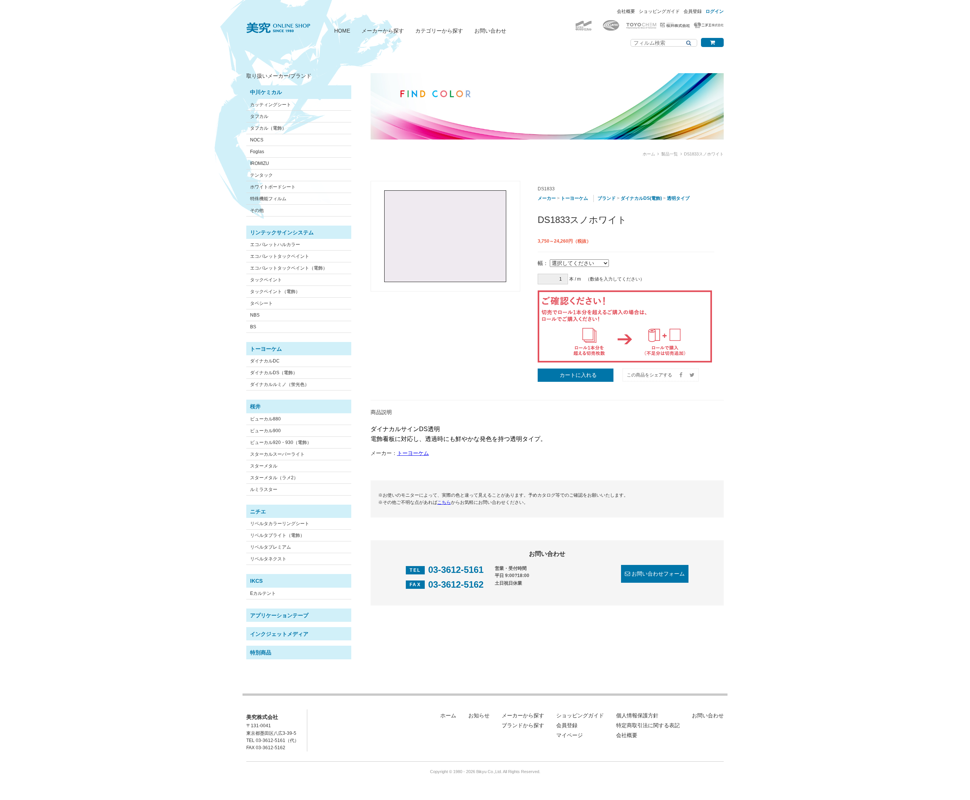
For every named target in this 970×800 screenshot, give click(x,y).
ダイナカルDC (265, 361)
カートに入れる (578, 375)
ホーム (649, 154)
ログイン (715, 11)
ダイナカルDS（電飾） (273, 372)
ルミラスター (263, 489)
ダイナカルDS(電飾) (641, 198)
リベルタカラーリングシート (279, 523)
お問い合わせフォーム (658, 574)
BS (253, 326)
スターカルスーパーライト (277, 454)
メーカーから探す (382, 31)
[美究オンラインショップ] (278, 23)
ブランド (607, 198)
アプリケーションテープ (279, 615)
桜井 (255, 406)
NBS (255, 315)
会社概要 (626, 11)
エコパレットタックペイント (279, 256)
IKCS (256, 581)
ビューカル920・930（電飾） (280, 442)
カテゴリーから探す (439, 31)
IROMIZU (259, 163)
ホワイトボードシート (273, 187)
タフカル (259, 116)
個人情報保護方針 (637, 715)
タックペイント (266, 279)
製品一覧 (669, 154)
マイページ (569, 735)
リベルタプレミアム (270, 547)
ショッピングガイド (659, 11)
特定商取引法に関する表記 (648, 725)
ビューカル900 (265, 430)
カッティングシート (270, 104)
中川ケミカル (266, 92)
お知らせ (479, 715)
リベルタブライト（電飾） (277, 535)
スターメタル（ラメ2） (274, 477)
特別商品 (260, 652)
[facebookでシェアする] (680, 375)
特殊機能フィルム (268, 198)
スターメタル (263, 466)
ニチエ (258, 511)
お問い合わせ (490, 31)
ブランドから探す (523, 725)
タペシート (261, 303)
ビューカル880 (265, 419)
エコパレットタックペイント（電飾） (288, 268)
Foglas (257, 151)
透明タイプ (678, 198)
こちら (444, 502)
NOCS (256, 140)
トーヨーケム (266, 349)
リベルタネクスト (268, 559)
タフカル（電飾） (268, 128)
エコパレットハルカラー (275, 244)
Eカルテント (263, 593)
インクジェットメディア (279, 634)
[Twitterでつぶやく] (692, 375)
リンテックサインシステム (282, 232)
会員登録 (693, 11)
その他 (257, 210)
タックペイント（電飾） (275, 291)
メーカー (547, 198)
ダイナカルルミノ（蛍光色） (279, 384)
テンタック (261, 175)
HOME (342, 31)
